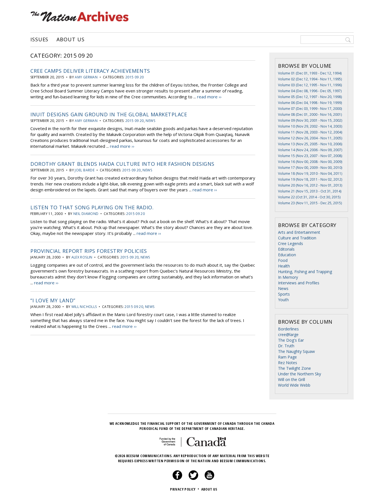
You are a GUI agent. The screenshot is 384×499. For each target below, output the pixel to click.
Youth (283, 299)
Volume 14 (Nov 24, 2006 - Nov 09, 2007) (310, 150)
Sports (284, 294)
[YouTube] (209, 478)
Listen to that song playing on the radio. (91, 207)
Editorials (286, 249)
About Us (70, 39)
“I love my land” (52, 300)
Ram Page (287, 357)
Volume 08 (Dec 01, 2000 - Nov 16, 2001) (310, 114)
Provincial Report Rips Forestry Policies (88, 251)
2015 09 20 (134, 77)
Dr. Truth (286, 345)
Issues (39, 39)
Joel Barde (84, 170)
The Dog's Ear (291, 340)
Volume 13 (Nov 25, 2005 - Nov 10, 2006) (310, 144)
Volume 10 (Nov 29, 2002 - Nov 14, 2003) (310, 126)
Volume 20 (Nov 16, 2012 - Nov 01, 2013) (310, 185)
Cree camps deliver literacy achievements (90, 70)
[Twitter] (193, 478)
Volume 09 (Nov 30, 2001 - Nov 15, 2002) (310, 120)
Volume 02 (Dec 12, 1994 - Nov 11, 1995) (310, 79)
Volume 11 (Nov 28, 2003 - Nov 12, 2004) (310, 132)
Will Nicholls (84, 306)
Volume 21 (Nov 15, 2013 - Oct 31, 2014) (309, 191)
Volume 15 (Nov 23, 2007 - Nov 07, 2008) (310, 155)
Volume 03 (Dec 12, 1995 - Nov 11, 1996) (310, 85)
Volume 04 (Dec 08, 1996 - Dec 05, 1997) (310, 91)
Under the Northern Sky (299, 373)
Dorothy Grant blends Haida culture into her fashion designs (122, 163)
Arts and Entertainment (299, 232)
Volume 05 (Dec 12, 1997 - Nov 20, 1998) (310, 96)
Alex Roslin (81, 257)
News (150, 120)
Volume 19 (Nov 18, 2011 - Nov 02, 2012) (310, 179)
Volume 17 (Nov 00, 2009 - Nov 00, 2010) (310, 167)
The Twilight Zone (294, 368)
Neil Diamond (85, 213)
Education (287, 254)
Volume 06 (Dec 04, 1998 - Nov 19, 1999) (310, 102)
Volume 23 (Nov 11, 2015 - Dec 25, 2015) (310, 203)
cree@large (288, 334)
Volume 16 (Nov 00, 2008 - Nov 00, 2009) (310, 161)
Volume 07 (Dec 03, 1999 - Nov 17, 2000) (310, 108)
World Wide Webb (294, 385)
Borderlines (288, 329)
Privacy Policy (184, 489)
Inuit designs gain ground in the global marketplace (108, 114)
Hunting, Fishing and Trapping (305, 271)
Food (283, 260)
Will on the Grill (291, 379)
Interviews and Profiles (298, 282)
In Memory (288, 277)
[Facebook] (177, 478)
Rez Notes (287, 362)
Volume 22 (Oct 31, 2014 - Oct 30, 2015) (309, 197)
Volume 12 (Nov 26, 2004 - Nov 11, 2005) (310, 138)
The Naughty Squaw (296, 351)
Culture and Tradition (297, 238)
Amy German (86, 77)
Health (284, 266)
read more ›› (209, 96)
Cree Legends (290, 243)
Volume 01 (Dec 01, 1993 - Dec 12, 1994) (310, 73)
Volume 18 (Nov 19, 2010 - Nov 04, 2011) (310, 173)
